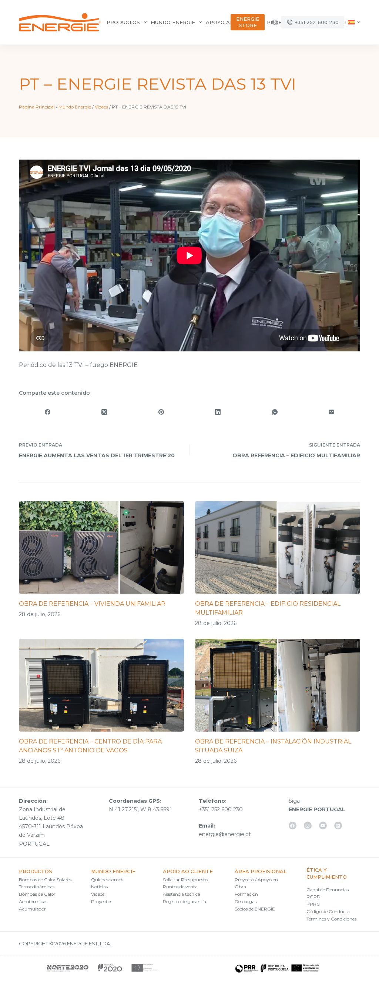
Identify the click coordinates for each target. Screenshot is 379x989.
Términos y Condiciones (331, 919)
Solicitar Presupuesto (185, 879)
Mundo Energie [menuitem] (173, 22)
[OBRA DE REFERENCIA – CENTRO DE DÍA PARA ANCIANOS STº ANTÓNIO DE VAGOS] (101, 685)
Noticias (99, 886)
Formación (246, 894)
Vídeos (101, 107)
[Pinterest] (161, 412)
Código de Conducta (328, 911)
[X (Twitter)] (104, 412)
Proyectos (101, 901)
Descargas (245, 901)
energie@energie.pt (225, 834)
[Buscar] (275, 22)
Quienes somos (107, 879)
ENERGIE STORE (247, 22)
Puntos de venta (180, 886)
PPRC (313, 904)
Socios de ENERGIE (255, 909)
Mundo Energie (74, 107)
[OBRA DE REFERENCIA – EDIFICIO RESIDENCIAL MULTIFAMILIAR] (277, 547)
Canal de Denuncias (327, 889)
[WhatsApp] (274, 412)
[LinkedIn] (218, 412)
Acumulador (32, 909)
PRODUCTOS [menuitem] (123, 22)
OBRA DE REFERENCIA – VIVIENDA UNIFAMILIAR (92, 603)
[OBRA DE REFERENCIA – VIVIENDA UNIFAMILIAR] (101, 547)
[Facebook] (47, 412)
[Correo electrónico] (331, 412)
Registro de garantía (184, 901)
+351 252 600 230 (317, 22)
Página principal (37, 107)
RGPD (313, 896)
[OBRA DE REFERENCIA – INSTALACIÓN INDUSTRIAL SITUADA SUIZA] (277, 685)
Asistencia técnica (181, 894)
